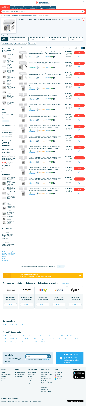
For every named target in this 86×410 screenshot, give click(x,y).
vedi (79, 52)
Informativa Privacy (46, 359)
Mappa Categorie (32, 372)
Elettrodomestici (7, 15)
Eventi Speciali (31, 374)
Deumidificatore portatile (24, 342)
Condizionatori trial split (39, 342)
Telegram (59, 378)
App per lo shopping (46, 391)
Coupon (30, 378)
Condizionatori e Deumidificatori (25, 15)
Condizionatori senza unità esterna (12, 336)
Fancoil (24, 325)
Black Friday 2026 (45, 372)
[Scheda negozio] (32, 56)
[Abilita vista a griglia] (84, 48)
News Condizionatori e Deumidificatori (50, 378)
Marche (30, 380)
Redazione (3, 376)
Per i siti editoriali (19, 376)
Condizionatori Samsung (9, 342)
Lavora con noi (4, 380)
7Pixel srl (4, 398)
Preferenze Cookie (36, 401)
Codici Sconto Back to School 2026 (50, 374)
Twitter (58, 374)
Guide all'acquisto (45, 380)
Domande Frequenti (6, 374)
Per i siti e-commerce (20, 372)
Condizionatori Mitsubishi (65, 336)
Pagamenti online (45, 385)
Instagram (59, 376)
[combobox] (10, 11)
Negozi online (31, 383)
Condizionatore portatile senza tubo (47, 336)
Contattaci (3, 378)
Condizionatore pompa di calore (40, 339)
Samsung (35, 15)
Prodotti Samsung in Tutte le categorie (8, 259)
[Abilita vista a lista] (82, 48)
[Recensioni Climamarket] (42, 56)
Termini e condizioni (6, 401)
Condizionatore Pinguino (57, 339)
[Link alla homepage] (2, 15)
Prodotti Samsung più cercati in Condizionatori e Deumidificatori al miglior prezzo (8, 254)
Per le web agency (19, 374)
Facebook (59, 372)
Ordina (47, 47)
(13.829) (47, 88)
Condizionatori (6, 325)
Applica (5, 121)
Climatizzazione (15, 15)
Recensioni (44, 387)
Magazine (43, 376)
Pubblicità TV (44, 389)
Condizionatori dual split (71, 339)
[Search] (83, 11)
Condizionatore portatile (29, 336)
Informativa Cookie (26, 401)
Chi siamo (3, 372)
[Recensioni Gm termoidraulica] (42, 88)
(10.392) (47, 56)
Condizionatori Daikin (8, 339)
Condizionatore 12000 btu (23, 339)
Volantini (30, 376)
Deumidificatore (16, 325)
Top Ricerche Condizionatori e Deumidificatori (52, 383)
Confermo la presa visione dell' (39, 359)
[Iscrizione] (49, 356)
